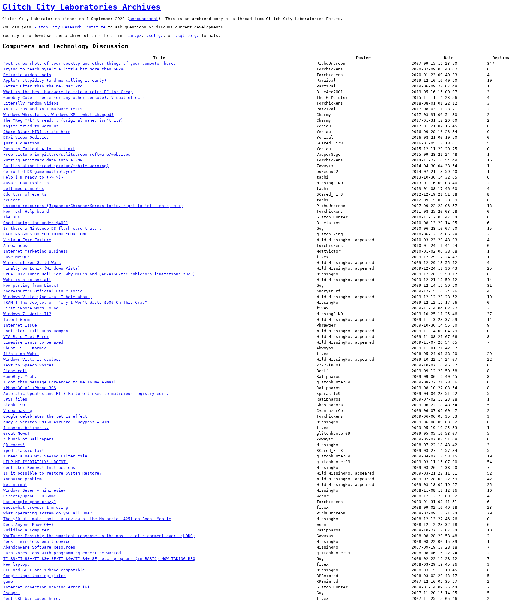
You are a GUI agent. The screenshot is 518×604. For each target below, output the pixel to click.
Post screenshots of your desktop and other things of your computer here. (89, 63)
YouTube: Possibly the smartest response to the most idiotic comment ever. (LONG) (99, 536)
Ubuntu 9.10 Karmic (24, 348)
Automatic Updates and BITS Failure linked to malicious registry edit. (86, 393)
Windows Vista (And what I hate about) (47, 297)
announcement (144, 18)
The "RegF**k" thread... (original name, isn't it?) (63, 120)
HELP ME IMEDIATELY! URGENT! (35, 462)
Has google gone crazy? (29, 501)
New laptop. (16, 564)
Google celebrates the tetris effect (45, 416)
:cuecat (11, 200)
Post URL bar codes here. (32, 598)
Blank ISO (14, 405)
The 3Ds (11, 217)
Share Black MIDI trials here (36, 131)
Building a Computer (26, 530)
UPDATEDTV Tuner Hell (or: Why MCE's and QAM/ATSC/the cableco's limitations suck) (99, 274)
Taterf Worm (16, 319)
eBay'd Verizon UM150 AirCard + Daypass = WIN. (57, 422)
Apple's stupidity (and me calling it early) (54, 80)
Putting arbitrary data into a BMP (42, 160)
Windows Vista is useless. (33, 359)
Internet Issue (20, 325)
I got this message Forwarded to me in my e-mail (59, 382)
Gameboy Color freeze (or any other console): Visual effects (74, 97)
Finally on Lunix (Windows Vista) (41, 268)
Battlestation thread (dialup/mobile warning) (56, 166)
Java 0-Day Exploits (26, 183)
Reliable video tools (27, 75)
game (8, 581)
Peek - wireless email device (36, 541)
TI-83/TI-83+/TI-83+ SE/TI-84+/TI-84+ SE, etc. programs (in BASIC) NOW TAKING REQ (99, 558)
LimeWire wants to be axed (33, 342)
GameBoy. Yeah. (20, 376)
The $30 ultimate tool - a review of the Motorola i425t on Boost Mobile (87, 519)
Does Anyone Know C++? (28, 524)
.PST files (15, 399)
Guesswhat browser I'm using (35, 507)
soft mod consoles (23, 188)
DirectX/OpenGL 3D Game (29, 496)
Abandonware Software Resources (39, 547)
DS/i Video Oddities (26, 137)
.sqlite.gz (187, 35)
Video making (17, 410)
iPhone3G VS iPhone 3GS (29, 388)
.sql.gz (154, 35)
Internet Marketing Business (35, 251)
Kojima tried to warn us (30, 126)
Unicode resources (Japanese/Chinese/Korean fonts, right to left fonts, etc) (93, 205)
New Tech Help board (26, 211)
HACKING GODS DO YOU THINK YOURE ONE (45, 234)
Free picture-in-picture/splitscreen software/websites (66, 154)
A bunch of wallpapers (28, 439)
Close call (15, 371)
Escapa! (11, 593)
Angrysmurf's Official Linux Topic (42, 291)
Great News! (16, 433)
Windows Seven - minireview (34, 490)
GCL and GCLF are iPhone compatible (44, 570)
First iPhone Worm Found (30, 308)
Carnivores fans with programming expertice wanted (62, 553)
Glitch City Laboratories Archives (81, 6)
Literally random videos (30, 103)
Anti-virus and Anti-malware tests (42, 109)
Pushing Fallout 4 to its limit (39, 149)
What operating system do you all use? (47, 513)
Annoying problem (22, 479)
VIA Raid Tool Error (26, 336)
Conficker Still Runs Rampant (36, 331)
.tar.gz (133, 35)
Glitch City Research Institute (70, 27)
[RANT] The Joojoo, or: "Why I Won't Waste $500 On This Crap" (75, 302)
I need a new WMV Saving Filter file (45, 456)
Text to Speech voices (28, 365)
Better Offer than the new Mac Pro (42, 86)
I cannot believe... (26, 427)
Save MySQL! (16, 257)
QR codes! (14, 445)
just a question (21, 143)
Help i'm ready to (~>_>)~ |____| (41, 177)
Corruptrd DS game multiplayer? (39, 171)
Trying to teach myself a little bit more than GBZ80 (64, 69)
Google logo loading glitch (34, 575)
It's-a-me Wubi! (21, 353)
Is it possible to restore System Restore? (52, 473)
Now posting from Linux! (30, 285)
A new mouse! (17, 245)
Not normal (15, 484)
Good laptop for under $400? (35, 223)
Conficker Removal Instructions (39, 467)
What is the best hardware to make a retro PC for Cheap (68, 92)
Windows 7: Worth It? (27, 314)
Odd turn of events (24, 194)
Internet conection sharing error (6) (46, 587)
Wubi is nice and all (27, 279)
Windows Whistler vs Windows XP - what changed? (58, 114)
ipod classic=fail (23, 450)
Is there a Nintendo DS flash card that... (52, 228)
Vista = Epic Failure (27, 240)
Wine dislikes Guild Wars (32, 262)
